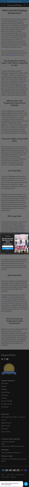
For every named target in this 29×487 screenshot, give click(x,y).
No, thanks (7, 250)
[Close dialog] (27, 235)
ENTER (7, 248)
